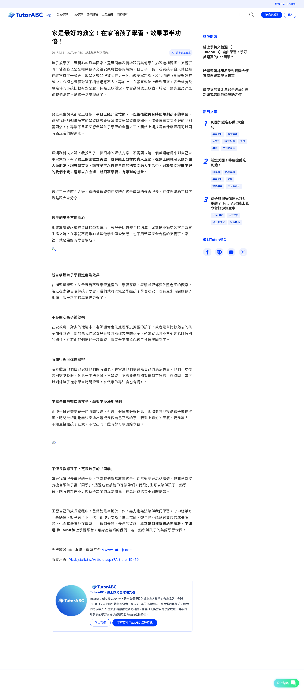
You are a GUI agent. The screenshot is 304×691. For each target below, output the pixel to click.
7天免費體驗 (271, 14)
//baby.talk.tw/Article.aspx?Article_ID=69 (103, 560)
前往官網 (100, 622)
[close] (162, 13)
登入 (290, 14)
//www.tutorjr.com (117, 550)
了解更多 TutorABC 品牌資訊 (135, 622)
